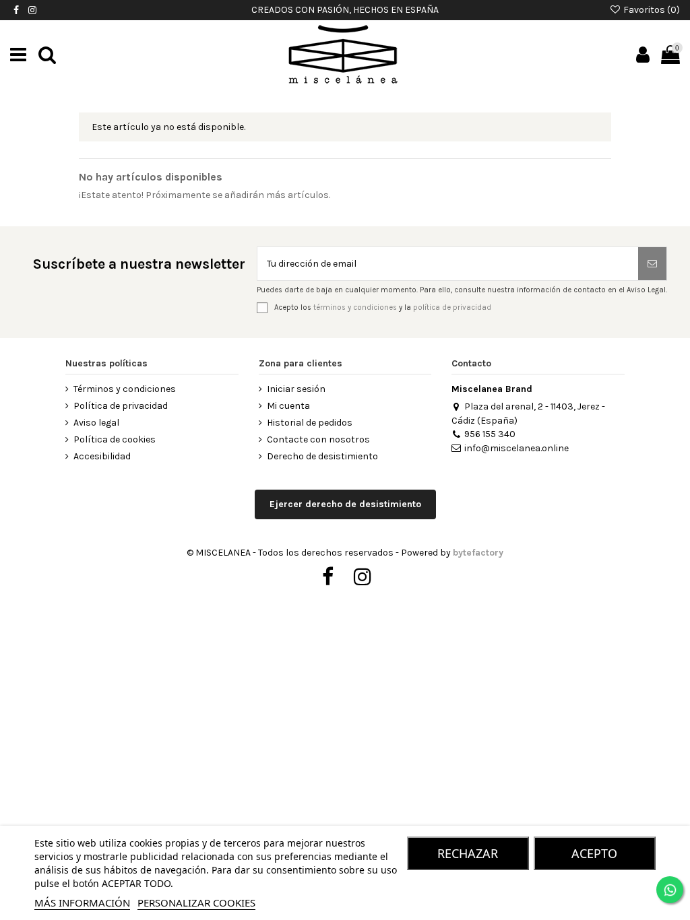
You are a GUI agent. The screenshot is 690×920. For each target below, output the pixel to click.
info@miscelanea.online (516, 448)
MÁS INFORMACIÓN (82, 902)
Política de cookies (114, 439)
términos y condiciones (355, 306)
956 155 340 (489, 434)
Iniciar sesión (296, 389)
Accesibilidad (102, 456)
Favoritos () (650, 9)
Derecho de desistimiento (322, 456)
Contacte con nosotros (318, 439)
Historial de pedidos (309, 422)
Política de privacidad (120, 406)
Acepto (594, 853)
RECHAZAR (467, 853)
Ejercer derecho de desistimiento (345, 504)
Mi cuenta (288, 406)
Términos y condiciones (124, 389)
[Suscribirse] (652, 263)
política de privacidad (452, 306)
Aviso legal (96, 422)
